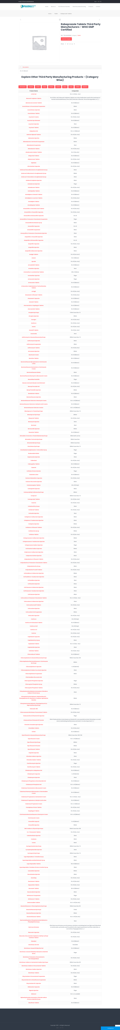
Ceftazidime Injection (34, 580)
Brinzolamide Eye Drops (33, 443)
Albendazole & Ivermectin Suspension (33, 141)
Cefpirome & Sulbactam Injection (33, 552)
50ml (75, 170)
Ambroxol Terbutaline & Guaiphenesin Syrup (33, 177)
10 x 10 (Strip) (75, 619)
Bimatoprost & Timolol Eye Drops (34, 411)
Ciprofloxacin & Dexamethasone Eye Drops (34, 735)
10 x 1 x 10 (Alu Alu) (75, 902)
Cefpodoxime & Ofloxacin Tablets (33, 559)
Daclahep (33, 878)
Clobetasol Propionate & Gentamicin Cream (33, 797)
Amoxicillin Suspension (33, 229)
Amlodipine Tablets (33, 201)
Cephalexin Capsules (34, 636)
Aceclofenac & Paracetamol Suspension (33, 106)
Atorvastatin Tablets (34, 309)
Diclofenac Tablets (33, 973)
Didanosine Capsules (34, 987)
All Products (22, 86)
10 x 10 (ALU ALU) (75, 254)
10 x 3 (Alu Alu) (75, 152)
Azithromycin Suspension (34, 344)
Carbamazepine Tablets (34, 485)
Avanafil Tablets (33, 330)
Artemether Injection (34, 275)
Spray (64, 86)
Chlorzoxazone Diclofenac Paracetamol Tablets (33, 712)
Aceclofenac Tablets (34, 113)
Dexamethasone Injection (33, 913)
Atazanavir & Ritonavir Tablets (33, 295)
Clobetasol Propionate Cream (33, 804)
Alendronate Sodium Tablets (34, 152)
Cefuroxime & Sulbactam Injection (33, 601)
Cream (38, 86)
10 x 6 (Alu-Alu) (75, 330)
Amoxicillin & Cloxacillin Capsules (33, 212)
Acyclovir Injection (34, 124)
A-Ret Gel (33, 94)
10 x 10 (75, 215)
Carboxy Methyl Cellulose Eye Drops (34, 492)
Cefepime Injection (33, 524)
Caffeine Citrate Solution (34, 471)
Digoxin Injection (33, 990)
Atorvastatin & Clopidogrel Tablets (34, 305)
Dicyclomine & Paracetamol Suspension (33, 976)
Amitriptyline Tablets (34, 191)
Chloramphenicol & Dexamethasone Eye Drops (34, 658)
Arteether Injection (33, 268)
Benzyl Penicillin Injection (34, 390)
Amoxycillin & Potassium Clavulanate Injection (34, 233)
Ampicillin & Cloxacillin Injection (34, 237)
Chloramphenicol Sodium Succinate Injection (33, 670)
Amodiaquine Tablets (34, 205)
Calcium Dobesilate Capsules (33, 478)
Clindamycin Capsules (33, 774)
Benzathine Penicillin (33, 379)
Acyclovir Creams (34, 117)
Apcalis (34, 261)
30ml (75, 177)
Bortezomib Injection (34, 428)
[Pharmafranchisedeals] (29, 6)
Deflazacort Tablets (33, 899)
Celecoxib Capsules (33, 615)
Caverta (33, 502)
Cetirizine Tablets (34, 651)
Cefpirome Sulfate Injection (34, 555)
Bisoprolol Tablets (34, 418)
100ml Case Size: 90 (75, 906)
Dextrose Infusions (33, 927)
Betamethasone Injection (34, 397)
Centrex (33, 633)
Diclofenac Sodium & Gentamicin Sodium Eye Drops (33, 962)
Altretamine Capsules (34, 166)
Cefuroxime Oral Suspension (34, 612)
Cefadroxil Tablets (33, 510)
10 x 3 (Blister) (75, 258)
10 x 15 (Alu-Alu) (75, 166)
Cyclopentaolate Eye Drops (33, 846)
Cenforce (33, 619)
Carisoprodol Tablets (34, 499)
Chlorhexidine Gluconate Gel (34, 677)
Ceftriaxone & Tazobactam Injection (33, 591)
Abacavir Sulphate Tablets (33, 98)
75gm (75, 184)
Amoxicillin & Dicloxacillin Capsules (34, 215)
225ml (75, 492)
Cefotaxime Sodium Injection (34, 548)
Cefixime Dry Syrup (33, 531)
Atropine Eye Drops (33, 312)
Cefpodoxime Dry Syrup (33, 566)
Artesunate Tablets (33, 282)
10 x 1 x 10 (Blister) (75, 400)
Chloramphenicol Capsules (33, 666)
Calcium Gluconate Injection (34, 481)
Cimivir (34, 731)
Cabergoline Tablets (34, 464)
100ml (75, 106)
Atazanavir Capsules (34, 298)
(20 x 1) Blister (75, 272)
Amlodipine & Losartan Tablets (33, 198)
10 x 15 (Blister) (75, 309)
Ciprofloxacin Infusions (33, 745)
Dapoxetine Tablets (33, 885)
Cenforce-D (33, 629)
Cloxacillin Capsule (33, 821)
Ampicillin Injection (33, 247)
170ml (75, 909)
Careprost (34, 495)
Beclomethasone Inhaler (34, 372)
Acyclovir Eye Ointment (33, 120)
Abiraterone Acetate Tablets (34, 103)
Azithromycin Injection (33, 340)
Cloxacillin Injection (33, 825)
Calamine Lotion (33, 474)
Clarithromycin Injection (33, 763)
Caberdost (34, 460)
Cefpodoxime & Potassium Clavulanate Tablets (33, 562)
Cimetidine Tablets (33, 728)
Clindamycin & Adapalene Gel (33, 770)
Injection (85, 86)
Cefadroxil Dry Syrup (34, 506)
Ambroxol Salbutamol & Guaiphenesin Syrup (33, 173)
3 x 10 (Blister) (75, 821)
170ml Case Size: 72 (75, 312)
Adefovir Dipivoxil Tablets (34, 134)
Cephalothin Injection (34, 647)
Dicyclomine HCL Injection (34, 983)
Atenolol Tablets (33, 302)
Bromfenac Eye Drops (34, 446)
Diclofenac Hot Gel (33, 944)
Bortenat (33, 425)
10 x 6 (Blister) (75, 941)
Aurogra (33, 319)
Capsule (31, 86)
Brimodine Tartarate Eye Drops (33, 439)
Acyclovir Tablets (34, 127)
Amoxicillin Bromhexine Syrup (33, 222)
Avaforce (33, 323)
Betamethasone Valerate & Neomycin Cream (33, 400)
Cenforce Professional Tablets (33, 622)
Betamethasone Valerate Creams (33, 407)
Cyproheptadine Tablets (34, 863)
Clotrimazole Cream (33, 818)
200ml (75, 414)
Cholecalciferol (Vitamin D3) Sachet (34, 720)
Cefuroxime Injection (34, 608)
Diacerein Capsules (33, 932)
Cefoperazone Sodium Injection (34, 545)
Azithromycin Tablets (34, 347)
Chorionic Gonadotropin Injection (33, 724)
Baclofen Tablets (34, 358)
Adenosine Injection (33, 138)
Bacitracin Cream (34, 355)
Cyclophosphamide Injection (34, 849)
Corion (34, 842)
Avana (33, 326)
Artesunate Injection (34, 279)
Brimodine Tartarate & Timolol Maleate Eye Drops (34, 436)
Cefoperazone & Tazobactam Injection (34, 541)
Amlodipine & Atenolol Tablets (33, 194)
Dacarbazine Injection (34, 874)
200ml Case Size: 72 (75, 337)
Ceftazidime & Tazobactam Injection (33, 577)
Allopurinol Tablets (33, 155)
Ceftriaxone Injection (34, 594)
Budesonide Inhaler (33, 453)
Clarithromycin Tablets (33, 767)
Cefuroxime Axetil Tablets (33, 605)
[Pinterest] (99, 1)
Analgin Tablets (33, 254)
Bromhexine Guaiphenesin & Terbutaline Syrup (34, 450)
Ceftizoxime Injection (34, 584)
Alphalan (33, 163)
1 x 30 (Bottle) (75, 666)
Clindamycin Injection (34, 777)
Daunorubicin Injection (33, 892)
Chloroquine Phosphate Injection (34, 680)
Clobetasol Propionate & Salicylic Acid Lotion (33, 800)
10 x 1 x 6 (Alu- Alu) (75, 643)
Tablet (56, 13)
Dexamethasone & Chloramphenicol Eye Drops (34, 906)
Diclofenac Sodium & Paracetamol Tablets (34, 965)
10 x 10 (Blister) (75, 103)
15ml (75, 124)
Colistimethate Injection (33, 835)
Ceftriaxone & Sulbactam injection (33, 587)
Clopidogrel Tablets (33, 811)
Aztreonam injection (33, 351)
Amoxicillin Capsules (34, 226)
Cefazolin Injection (33, 513)
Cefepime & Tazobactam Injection (33, 520)
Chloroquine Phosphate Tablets (34, 687)
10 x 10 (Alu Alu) (75, 148)
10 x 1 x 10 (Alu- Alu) (75, 94)
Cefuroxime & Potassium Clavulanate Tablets (34, 598)
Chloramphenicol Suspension (33, 673)
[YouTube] (97, 1)
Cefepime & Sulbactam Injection (34, 517)
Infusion (51, 86)
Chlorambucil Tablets (34, 654)
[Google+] (95, 1)
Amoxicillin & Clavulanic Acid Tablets (33, 208)
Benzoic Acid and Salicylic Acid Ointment (33, 383)
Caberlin (33, 467)
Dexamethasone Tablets (34, 916)
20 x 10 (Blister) (75, 358)
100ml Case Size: (75, 439)
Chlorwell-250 (34, 708)
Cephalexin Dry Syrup (34, 640)
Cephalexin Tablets (33, 643)
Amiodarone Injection (34, 184)
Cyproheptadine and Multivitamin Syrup (33, 860)
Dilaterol (33, 994)
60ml (75, 110)
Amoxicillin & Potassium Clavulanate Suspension (33, 219)
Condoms (33, 839)
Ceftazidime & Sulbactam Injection (34, 573)
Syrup (71, 86)
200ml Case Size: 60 (75, 962)
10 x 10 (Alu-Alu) (75, 117)
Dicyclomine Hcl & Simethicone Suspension (34, 980)
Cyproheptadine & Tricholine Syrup (34, 856)
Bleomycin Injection (33, 421)
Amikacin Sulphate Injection (34, 180)
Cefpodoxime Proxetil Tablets (33, 569)
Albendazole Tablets (34, 148)
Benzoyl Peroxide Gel (34, 386)
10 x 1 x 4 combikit (75, 994)
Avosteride (34, 333)
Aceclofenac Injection (34, 110)
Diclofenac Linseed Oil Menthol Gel (33, 948)
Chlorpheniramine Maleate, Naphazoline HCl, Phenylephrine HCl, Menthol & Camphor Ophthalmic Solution (33, 698)
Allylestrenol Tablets (34, 159)
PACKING (75, 944)
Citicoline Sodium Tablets (34, 760)
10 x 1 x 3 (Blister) (75, 131)
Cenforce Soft (34, 626)
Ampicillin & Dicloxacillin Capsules (33, 240)
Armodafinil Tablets (33, 265)
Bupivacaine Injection (34, 457)
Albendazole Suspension (34, 145)
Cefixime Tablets (33, 534)
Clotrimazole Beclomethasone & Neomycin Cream (34, 814)
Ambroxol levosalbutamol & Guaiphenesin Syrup (33, 170)
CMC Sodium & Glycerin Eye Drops (33, 828)
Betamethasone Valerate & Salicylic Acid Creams (34, 404)
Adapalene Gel (34, 131)
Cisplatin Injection (34, 753)
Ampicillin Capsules (33, 244)
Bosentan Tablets (34, 432)
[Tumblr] (101, 1)
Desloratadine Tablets (33, 902)
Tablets (77, 86)
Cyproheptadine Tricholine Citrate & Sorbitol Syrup (33, 867)
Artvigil (34, 291)
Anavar (34, 258)
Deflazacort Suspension (33, 895)
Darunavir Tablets (34, 888)
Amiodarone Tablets (33, 187)
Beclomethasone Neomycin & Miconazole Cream (33, 376)
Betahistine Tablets (33, 393)
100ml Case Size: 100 (75, 828)
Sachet (58, 86)
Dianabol (33, 941)
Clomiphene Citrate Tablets (34, 807)
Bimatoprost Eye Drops (33, 414)
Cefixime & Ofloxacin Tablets (34, 527)
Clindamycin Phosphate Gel (33, 784)
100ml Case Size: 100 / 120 (75, 735)
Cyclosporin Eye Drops (34, 853)
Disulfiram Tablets (33, 1002)
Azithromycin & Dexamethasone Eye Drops (33, 337)
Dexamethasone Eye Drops (33, 909)
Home (49, 13)
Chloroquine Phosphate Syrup (33, 684)
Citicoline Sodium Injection (33, 756)
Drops (44, 86)
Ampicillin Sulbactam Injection (33, 251)
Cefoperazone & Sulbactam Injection (33, 538)
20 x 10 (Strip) (75, 485)
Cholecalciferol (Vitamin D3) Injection (33, 716)
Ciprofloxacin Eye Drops (33, 742)
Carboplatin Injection (34, 488)
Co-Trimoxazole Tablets (34, 832)
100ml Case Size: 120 (75, 658)
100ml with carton (75, 436)
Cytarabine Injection (33, 871)
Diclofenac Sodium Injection (34, 969)
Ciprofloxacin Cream (34, 738)
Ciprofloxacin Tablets (34, 749)
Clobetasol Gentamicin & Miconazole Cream (33, 788)
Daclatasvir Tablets (33, 881)
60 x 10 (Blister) (75, 863)
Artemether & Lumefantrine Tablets (34, 272)
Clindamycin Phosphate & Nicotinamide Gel (33, 781)
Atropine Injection (34, 316)
